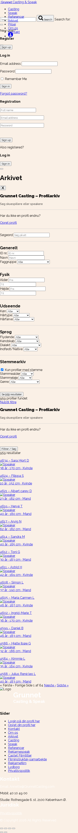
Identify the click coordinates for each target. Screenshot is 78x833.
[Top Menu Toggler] (1, 49)
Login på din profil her (24, 721)
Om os (13, 28)
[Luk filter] (3, 188)
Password (7, 71)
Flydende (7, 337)
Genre (4, 382)
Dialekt (5, 345)
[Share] (5, 828)
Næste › (50, 685)
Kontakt (14, 32)
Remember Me (15, 79)
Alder (4, 280)
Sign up (6, 140)
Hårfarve (6, 319)
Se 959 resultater (12, 394)
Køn (3, 311)
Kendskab (7, 341)
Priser (12, 24)
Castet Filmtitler (20, 755)
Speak (12, 13)
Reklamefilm (17, 763)
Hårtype (6, 315)
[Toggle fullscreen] (9, 828)
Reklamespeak (19, 752)
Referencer (16, 17)
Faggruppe (8, 262)
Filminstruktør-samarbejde (27, 759)
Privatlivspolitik (19, 771)
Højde (4, 289)
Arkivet (13, 20)
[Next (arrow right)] (5, 832)
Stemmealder (10, 374)
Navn (4, 257)
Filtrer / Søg (9, 448)
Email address (10, 64)
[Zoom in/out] (13, 828)
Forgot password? (13, 93)
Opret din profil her (21, 725)
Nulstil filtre (8, 402)
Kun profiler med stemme (23, 370)
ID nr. (3, 253)
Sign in (6, 163)
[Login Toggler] (1, 168)
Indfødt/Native (11, 349)
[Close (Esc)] (1, 828)
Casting (13, 9)
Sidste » (63, 685)
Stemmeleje (9, 378)
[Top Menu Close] (1, 45)
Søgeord (6, 235)
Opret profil (8, 223)
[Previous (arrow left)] (1, 832)
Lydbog (14, 767)
